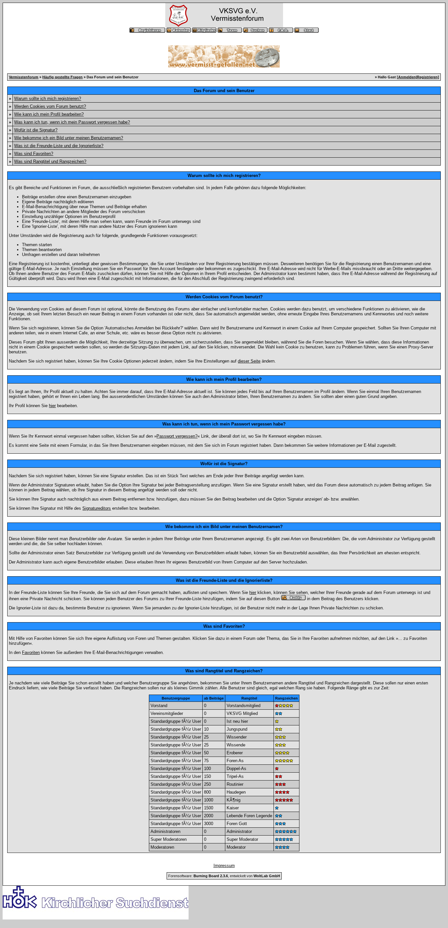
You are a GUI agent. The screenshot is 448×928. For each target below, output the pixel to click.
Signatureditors (96, 508)
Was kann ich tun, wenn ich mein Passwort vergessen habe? (72, 122)
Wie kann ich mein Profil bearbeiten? (49, 114)
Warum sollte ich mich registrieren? (47, 98)
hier (52, 405)
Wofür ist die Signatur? (35, 130)
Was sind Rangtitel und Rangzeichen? (50, 161)
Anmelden (407, 77)
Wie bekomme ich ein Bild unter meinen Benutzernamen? (68, 137)
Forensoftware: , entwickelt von (224, 876)
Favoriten (31, 652)
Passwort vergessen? (176, 436)
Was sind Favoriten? (33, 153)
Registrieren (427, 77)
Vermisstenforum (23, 77)
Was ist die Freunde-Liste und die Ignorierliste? (58, 145)
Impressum (224, 865)
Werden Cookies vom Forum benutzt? (50, 106)
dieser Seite (249, 361)
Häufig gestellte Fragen (62, 77)
